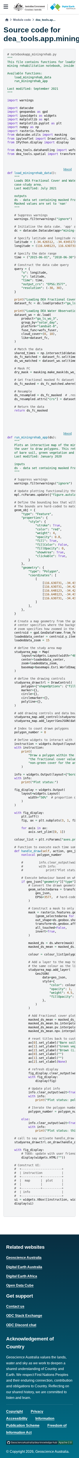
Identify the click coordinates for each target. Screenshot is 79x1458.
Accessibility (16, 1418)
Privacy (37, 1411)
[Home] (6, 20)
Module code (22, 19)
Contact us (15, 1306)
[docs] (67, 169)
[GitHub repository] (39, 1442)
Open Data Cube (20, 1285)
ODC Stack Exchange (24, 1315)
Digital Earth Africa (21, 1276)
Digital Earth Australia (24, 1267)
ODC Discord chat (21, 1325)
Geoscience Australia (23, 1257)
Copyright (14, 1411)
